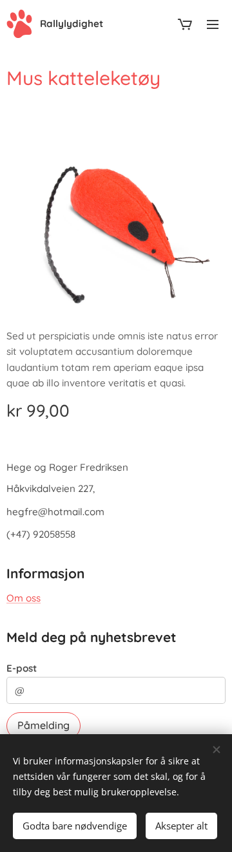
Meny (213, 24)
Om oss (23, 598)
